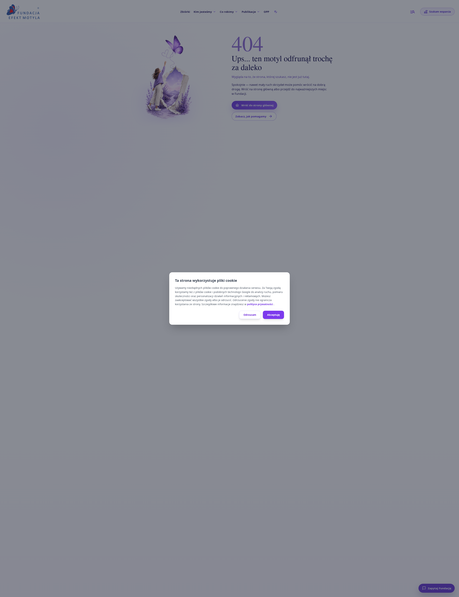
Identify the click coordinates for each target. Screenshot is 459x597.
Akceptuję (273, 314)
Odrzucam (249, 314)
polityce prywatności (260, 304)
